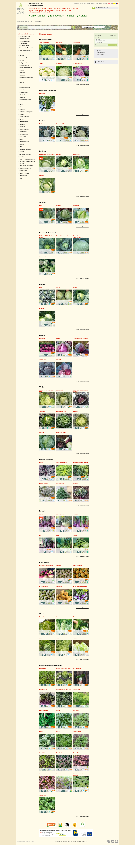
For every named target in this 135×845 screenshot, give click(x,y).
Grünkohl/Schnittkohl (25, 87)
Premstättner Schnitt (62, 235)
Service (83, 15)
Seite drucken (101, 61)
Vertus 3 (75, 411)
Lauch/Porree (23, 131)
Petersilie (22, 126)
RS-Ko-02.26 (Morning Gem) (47, 154)
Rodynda (58, 359)
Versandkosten (101, 52)
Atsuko (75, 638)
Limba (41, 123)
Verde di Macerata (44, 42)
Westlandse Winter (61, 462)
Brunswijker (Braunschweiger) (78, 236)
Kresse (22, 102)
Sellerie (22, 144)
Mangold (22, 109)
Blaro (40, 535)
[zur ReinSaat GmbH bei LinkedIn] (112, 841)
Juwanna (41, 175)
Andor (58, 287)
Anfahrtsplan (94, 3)
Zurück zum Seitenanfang (82, 84)
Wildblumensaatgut (25, 168)
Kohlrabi (22, 90)
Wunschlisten (100, 54)
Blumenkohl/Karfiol (24, 65)
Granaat (75, 617)
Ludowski (59, 586)
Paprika (22, 119)
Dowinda (41, 308)
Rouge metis (42, 774)
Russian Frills (60, 483)
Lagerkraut (22, 80)
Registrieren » (113, 35)
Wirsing (21, 85)
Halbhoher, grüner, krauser (80, 462)
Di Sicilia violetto (77, 63)
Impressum (76, 3)
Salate (21, 139)
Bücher (22, 178)
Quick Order (100, 50)
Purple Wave (59, 774)
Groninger (42, 93)
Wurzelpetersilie (24, 129)
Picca (40, 205)
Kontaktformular (103, 3)
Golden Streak (77, 731)
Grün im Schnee (43, 710)
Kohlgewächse (24, 63)
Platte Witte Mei (43, 586)
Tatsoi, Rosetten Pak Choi (63, 689)
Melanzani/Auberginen (26, 112)
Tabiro (41, 63)
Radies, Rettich (24, 134)
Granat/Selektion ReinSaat (80, 338)
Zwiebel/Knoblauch (25, 154)
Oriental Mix (42, 752)
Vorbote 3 (42, 411)
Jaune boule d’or (77, 565)
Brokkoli (22, 70)
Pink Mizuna (42, 668)
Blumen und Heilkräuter (26, 165)
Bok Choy (42, 731)
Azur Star (75, 514)
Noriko (75, 535)
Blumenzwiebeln (24, 173)
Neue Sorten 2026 (25, 36)
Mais (21, 107)
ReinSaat (27, 21)
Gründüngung (24, 170)
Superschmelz (60, 514)
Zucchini (22, 151)
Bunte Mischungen (25, 39)
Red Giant (59, 752)
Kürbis (21, 104)
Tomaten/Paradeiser (25, 149)
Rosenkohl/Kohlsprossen (26, 67)
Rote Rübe (23, 136)
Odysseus (59, 42)
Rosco (41, 462)
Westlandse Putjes (61, 411)
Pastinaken (23, 124)
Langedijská (59, 390)
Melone (22, 114)
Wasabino (76, 710)
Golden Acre (76, 154)
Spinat (21, 146)
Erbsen (22, 55)
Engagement (57, 15)
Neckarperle (76, 42)
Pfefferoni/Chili (24, 122)
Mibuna (58, 710)
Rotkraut (22, 82)
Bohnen (22, 53)
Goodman (59, 63)
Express (58, 205)
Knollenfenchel (24, 58)
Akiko (57, 638)
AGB (81, 3)
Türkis (75, 287)
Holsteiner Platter (44, 257)
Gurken (22, 60)
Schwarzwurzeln (24, 141)
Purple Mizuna (43, 689)
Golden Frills (76, 689)
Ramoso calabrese (61, 123)
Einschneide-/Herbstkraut (26, 77)
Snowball (58, 565)
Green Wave (42, 795)
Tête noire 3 (42, 359)
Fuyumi (41, 617)
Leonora (75, 123)
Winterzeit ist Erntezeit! (26, 48)
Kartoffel (22, 156)
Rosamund (42, 338)
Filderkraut (76, 205)
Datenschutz (87, 3)
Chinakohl (22, 95)
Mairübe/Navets (24, 92)
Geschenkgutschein (25, 41)
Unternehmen (38, 15)
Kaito (40, 638)
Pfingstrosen (23, 175)
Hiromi (58, 617)
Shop (71, 15)
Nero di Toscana (43, 483)
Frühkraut (22, 72)
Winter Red (76, 483)
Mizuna (58, 731)
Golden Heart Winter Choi (63, 668)
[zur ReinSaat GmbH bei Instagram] (109, 841)
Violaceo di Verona (61, 432)
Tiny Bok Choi (77, 668)
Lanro (57, 535)
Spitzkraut (22, 75)
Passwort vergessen (100, 44)
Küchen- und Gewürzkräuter (28, 159)
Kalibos (58, 338)
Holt (40, 287)
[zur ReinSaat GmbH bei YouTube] (116, 841)
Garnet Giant (76, 752)
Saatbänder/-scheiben (26, 50)
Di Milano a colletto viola (46, 565)
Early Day (58, 154)
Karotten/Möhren (24, 117)
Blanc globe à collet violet (80, 586)
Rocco (41, 514)
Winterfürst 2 (43, 432)
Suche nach (23, 27)
